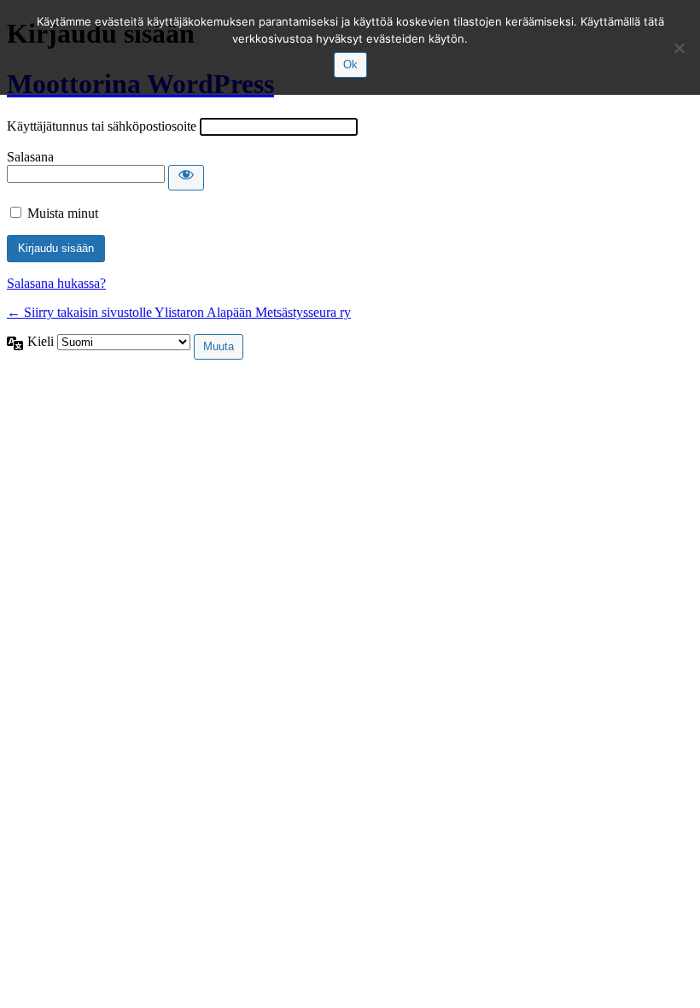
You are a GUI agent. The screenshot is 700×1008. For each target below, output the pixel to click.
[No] (678, 47)
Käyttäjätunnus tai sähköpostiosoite (101, 126)
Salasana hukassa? (56, 283)
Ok (350, 64)
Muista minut (62, 213)
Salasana (30, 156)
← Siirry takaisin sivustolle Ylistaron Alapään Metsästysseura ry (179, 312)
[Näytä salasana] (186, 177)
